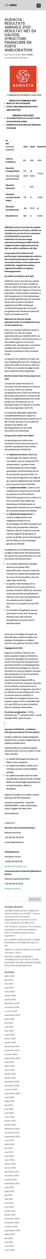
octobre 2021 (11, 1179)
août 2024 (9, 1062)
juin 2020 (9, 1238)
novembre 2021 (12, 1175)
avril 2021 (9, 1203)
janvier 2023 (10, 1124)
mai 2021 (9, 1199)
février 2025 (10, 1038)
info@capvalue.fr (13, 888)
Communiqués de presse (16, 57)
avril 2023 (9, 1113)
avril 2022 (9, 1156)
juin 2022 (9, 1148)
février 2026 (10, 995)
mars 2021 (9, 1207)
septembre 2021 (12, 1183)
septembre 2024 (12, 1058)
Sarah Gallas (14, 54)
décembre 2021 (12, 1172)
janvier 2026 (10, 999)
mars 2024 (10, 1070)
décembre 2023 (12, 1081)
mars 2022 (10, 1160)
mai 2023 (9, 1109)
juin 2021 (8, 1195)
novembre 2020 (12, 1222)
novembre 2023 (12, 1085)
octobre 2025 (11, 1011)
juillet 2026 (10, 976)
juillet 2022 (10, 1144)
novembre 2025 (12, 1007)
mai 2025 (9, 1027)
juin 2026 (9, 980)
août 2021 (9, 1187)
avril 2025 (9, 1031)
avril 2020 (9, 1246)
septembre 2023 (12, 1093)
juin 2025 (9, 1023)
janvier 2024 (10, 1078)
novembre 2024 (12, 1050)
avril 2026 (9, 987)
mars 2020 (10, 1250)
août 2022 (9, 1140)
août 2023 (9, 1097)
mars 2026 (10, 991)
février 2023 (10, 1121)
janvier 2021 (10, 1214)
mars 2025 (10, 1034)
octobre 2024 (11, 1054)
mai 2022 (9, 1152)
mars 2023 (10, 1117)
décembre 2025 (12, 1003)
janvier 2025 (10, 1042)
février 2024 (10, 1074)
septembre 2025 (12, 1015)
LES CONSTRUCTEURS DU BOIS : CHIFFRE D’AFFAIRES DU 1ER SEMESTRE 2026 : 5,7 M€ (22, 942)
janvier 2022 (10, 1168)
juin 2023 (9, 1105)
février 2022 (10, 1164)
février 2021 (10, 1211)
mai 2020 (9, 1242)
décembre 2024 (12, 1046)
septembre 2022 (12, 1136)
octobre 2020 (11, 1226)
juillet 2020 (10, 1234)
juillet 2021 (9, 1191)
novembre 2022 (12, 1132)
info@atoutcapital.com (16, 866)
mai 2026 (9, 984)
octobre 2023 (11, 1089)
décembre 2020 (12, 1218)
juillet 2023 (10, 1101)
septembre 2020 (12, 1230)
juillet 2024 (10, 1066)
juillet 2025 (10, 1019)
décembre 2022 (12, 1128)
